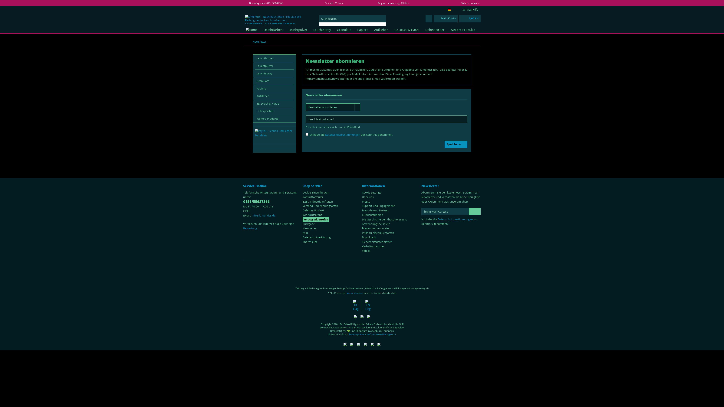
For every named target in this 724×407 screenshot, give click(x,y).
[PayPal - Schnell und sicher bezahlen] (274, 133)
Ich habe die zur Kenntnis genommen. (351, 134)
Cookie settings (371, 192)
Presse (366, 201)
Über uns (368, 197)
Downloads (369, 237)
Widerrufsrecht (312, 215)
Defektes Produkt (313, 210)
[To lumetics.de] (356, 305)
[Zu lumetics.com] (368, 305)
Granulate (263, 81)
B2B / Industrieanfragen (318, 201)
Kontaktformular (313, 197)
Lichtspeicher (265, 111)
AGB (305, 233)
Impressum (310, 242)
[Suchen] (382, 18)
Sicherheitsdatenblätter (377, 242)
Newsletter (309, 228)
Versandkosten (354, 293)
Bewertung (250, 228)
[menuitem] (352, 20)
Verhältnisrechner (373, 246)
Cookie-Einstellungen (316, 192)
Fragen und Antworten (376, 228)
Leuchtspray (264, 73)
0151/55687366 (256, 201)
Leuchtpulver (265, 66)
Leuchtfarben (265, 58)
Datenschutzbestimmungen (342, 134)
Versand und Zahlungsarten (320, 206)
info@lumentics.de (263, 215)
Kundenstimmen (372, 215)
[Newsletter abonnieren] (475, 211)
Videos (366, 250)
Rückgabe (309, 224)
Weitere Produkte (267, 118)
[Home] (251, 29)
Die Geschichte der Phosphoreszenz (384, 219)
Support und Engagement (378, 206)
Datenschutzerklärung (317, 237)
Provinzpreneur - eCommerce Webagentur (372, 334)
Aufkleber (263, 96)
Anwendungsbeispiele (376, 224)
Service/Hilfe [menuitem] (470, 9)
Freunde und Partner (375, 210)
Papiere (261, 88)
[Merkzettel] (429, 18)
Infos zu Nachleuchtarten (378, 233)
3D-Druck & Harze (268, 103)
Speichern (454, 144)
